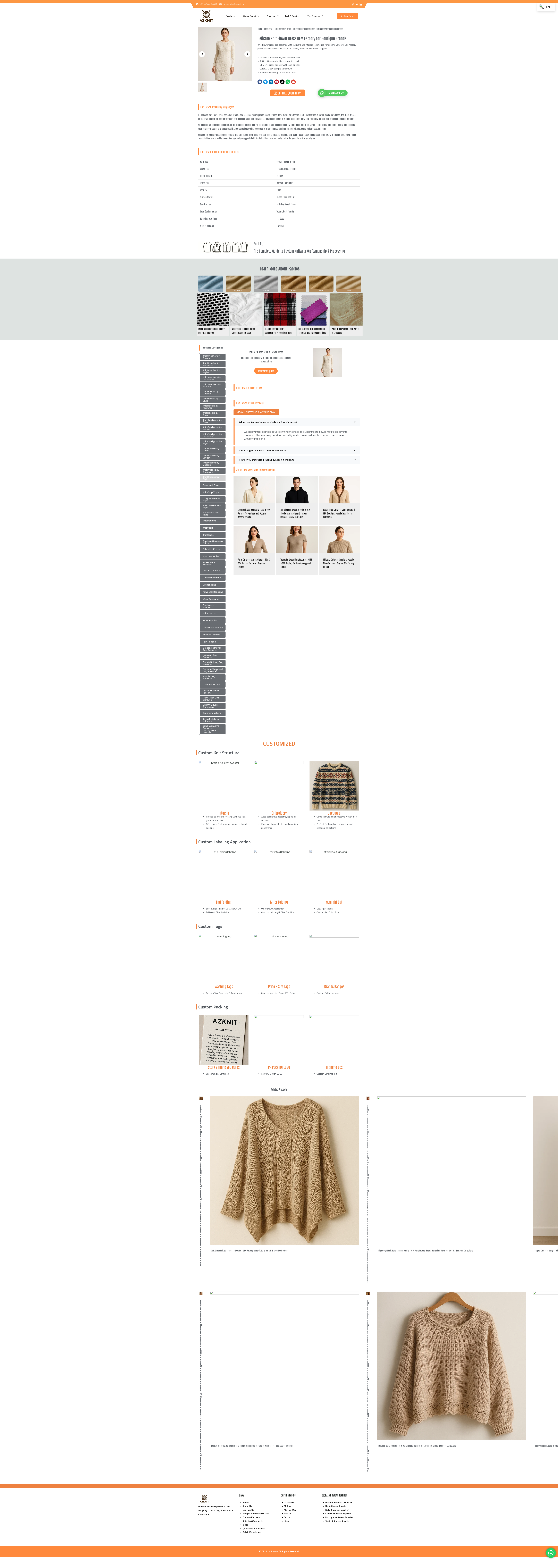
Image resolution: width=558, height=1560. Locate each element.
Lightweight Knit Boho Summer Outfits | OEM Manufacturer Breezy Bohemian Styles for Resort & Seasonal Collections (425, 1250)
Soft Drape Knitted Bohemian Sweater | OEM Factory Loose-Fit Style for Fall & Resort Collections (249, 1250)
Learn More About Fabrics (280, 268)
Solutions (272, 16)
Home (259, 28)
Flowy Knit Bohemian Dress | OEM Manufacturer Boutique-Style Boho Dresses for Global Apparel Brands (201, 1384)
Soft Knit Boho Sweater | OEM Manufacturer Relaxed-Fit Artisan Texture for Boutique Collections (417, 1445)
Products (230, 16)
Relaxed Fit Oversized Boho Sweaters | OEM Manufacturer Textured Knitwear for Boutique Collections (252, 1445)
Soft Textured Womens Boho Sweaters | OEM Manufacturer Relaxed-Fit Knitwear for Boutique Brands (201, 1185)
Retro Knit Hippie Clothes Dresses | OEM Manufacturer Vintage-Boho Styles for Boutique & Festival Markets (368, 1385)
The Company (313, 16)
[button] (202, 54)
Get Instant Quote (266, 371)
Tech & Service (292, 16)
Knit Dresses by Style (282, 28)
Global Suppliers (251, 16)
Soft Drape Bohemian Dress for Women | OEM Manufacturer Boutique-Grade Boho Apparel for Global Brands (368, 1193)
